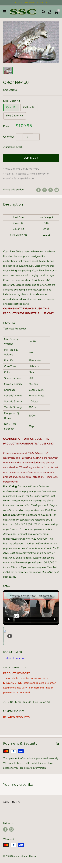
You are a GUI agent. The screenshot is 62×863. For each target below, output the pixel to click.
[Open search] (43, 12)
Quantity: (8, 136)
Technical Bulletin (13, 658)
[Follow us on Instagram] (11, 829)
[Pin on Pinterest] (44, 189)
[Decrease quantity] (19, 136)
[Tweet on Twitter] (50, 189)
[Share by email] (56, 189)
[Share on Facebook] (38, 189)
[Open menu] (4, 11)
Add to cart (31, 158)
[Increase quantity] (36, 136)
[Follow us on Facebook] (5, 829)
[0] (56, 12)
